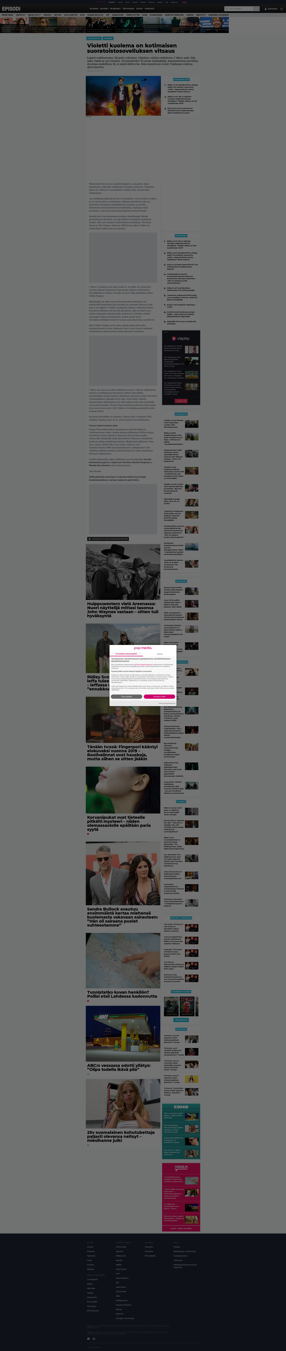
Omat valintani (126, 697)
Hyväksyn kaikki (159, 697)
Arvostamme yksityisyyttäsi (126, 654)
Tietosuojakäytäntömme (167, 703)
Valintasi (160, 654)
